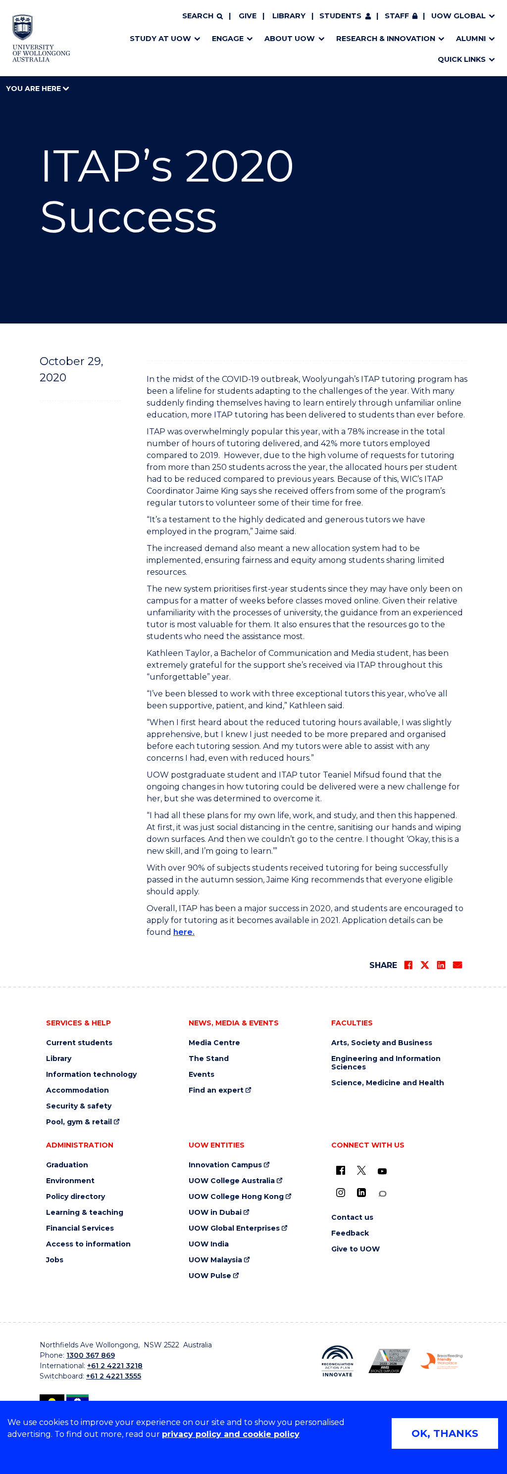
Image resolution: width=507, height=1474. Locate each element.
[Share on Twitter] (425, 965)
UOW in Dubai (215, 1212)
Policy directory (75, 1197)
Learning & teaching (84, 1212)
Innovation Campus (225, 1165)
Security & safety (78, 1106)
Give (247, 15)
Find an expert (216, 1090)
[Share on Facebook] (408, 965)
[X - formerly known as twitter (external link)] (361, 1170)
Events (201, 1074)
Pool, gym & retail (79, 1122)
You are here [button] (34, 88)
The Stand (209, 1059)
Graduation (67, 1165)
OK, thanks (444, 1433)
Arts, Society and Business (381, 1043)
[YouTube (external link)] (382, 1171)
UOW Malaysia (215, 1260)
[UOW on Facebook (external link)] (340, 1170)
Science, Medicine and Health (387, 1083)
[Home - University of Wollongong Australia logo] (41, 38)
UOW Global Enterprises (234, 1228)
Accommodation (77, 1090)
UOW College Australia (232, 1181)
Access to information (88, 1244)
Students (340, 15)
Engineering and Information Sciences (386, 1063)
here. (184, 932)
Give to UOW (355, 1249)
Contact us (352, 1217)
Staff (397, 15)
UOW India (209, 1244)
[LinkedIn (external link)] (361, 1192)
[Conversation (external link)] (382, 1194)
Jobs (54, 1260)
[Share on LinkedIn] (441, 965)
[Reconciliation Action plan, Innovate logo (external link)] (337, 1361)
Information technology (91, 1074)
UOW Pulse (210, 1276)
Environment (70, 1181)
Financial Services (80, 1228)
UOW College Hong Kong (236, 1197)
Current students (79, 1043)
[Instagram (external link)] (340, 1192)
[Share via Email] (457, 965)
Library (288, 15)
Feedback (350, 1233)
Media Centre (214, 1043)
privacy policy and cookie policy (231, 1434)
